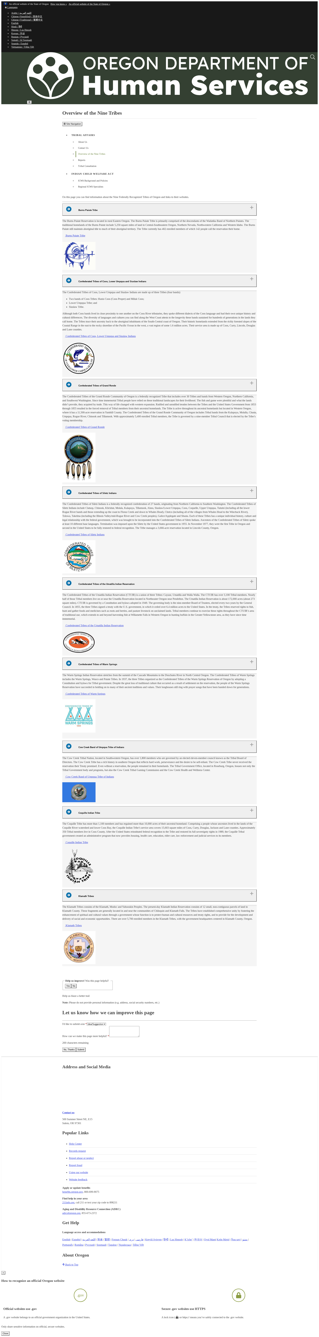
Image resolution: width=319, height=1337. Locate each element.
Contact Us (83, 148)
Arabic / (21, 13)
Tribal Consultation (87, 166)
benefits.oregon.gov (72, 1191)
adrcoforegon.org (71, 1213)
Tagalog (112, 1244)
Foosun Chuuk (119, 1239)
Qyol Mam (209, 1239)
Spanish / (19, 43)
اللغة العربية (89, 1239)
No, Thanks (69, 1049)
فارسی (139, 1239)
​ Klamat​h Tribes (73, 925)
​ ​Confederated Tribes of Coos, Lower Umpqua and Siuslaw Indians (100, 336)
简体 (100, 1239)
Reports (81, 160)
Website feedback (78, 1179)
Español (76, 1239)
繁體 (107, 1239)
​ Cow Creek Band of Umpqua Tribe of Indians (89, 776)
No (74, 986)
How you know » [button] (59, 4)
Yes (68, 986)
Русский (90, 1244)
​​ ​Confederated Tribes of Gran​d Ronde (85, 427)
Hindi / (16, 26)
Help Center (75, 1143)
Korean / (18, 33)
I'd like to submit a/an (73, 1024)
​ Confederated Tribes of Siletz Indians (85, 534)
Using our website (78, 1172)
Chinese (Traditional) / (27, 20)
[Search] (313, 57)
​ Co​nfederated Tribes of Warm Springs (85, 693)
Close (5, 1333)
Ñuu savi (236, 1239)
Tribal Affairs (83, 135)
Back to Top (71, 1264)
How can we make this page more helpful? (84, 1036)
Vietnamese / (22, 47)
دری (131, 1239)
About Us (82, 142)
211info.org (68, 1202)
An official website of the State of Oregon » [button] (89, 4)
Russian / (20, 37)
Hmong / (21, 30)
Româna (79, 1244)
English (14, 23)
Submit (80, 1049)
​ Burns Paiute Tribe (75, 235)
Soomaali (101, 1244)
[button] (11, 7)
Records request (77, 1151)
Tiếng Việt (138, 1244)
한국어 (198, 1239)
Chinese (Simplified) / (26, 16)
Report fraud (75, 1165)
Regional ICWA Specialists (90, 186)
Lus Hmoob (176, 1239)
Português (67, 1244)
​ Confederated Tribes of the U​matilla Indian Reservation (94, 625)
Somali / (21, 40)
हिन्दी (165, 1239)
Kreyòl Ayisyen (153, 1239)
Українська (124, 1244)
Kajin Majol (223, 1239)
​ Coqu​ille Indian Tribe (76, 842)
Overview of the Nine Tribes (91, 154)
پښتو (245, 1239)
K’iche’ (188, 1239)
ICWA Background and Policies (93, 180)
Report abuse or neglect (81, 1158)
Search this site (45, 112)
